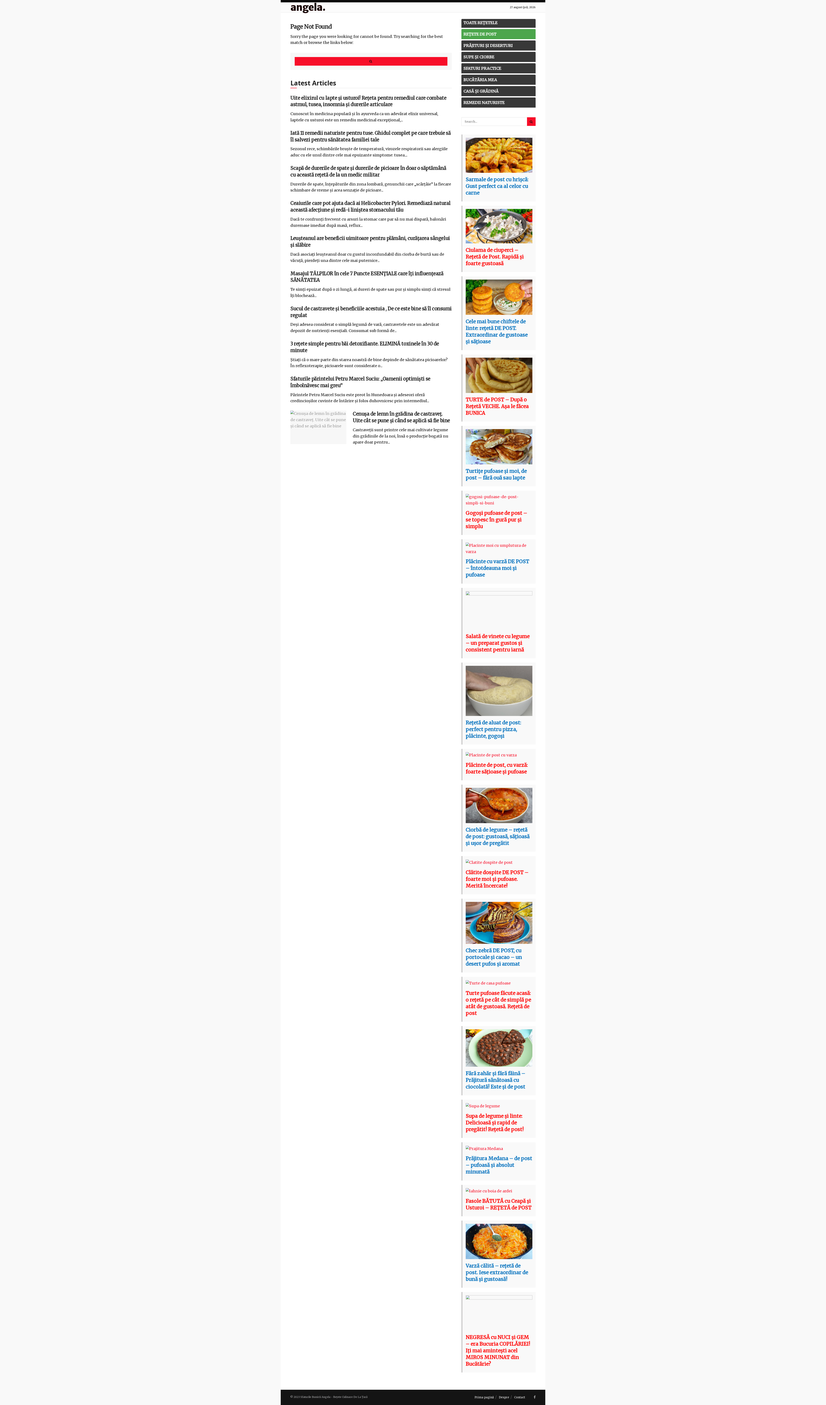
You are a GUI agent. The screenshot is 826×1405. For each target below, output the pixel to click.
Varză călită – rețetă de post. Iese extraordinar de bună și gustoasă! (497, 1272)
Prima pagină (484, 1397)
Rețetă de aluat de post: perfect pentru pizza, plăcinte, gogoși (493, 729)
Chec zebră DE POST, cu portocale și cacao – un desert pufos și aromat (494, 957)
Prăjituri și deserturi (488, 45)
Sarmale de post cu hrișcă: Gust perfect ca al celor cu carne (497, 186)
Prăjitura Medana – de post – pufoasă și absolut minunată (499, 1165)
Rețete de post (480, 34)
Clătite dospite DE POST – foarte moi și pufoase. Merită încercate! (497, 879)
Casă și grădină (481, 91)
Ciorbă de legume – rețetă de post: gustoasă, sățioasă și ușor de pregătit (498, 836)
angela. (307, 7)
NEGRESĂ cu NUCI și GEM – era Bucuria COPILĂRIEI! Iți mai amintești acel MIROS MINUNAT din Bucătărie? (498, 1350)
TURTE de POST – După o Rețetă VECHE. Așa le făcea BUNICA (497, 406)
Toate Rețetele (481, 22)
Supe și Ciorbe (479, 56)
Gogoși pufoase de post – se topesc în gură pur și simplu (496, 519)
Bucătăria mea (480, 79)
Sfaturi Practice (482, 68)
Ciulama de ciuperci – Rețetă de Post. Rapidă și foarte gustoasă (495, 256)
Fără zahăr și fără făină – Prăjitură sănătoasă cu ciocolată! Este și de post (495, 1080)
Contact (519, 1397)
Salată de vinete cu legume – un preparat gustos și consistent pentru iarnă (498, 643)
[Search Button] (371, 61)
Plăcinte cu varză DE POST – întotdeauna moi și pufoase (497, 568)
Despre (504, 1397)
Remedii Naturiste (484, 102)
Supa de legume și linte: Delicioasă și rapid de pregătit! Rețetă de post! (495, 1122)
